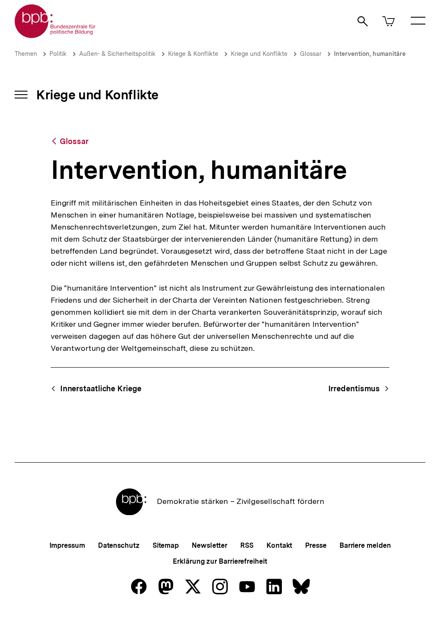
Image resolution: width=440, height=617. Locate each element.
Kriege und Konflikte (259, 53)
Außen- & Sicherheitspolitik (117, 53)
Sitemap (166, 545)
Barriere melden (365, 545)
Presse (315, 545)
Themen (26, 53)
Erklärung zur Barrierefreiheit (220, 561)
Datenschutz (119, 545)
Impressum (67, 545)
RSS (247, 545)
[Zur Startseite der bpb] (55, 35)
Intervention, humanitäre (370, 53)
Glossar (310, 53)
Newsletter (209, 545)
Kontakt (279, 545)
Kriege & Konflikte (193, 53)
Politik (58, 53)
